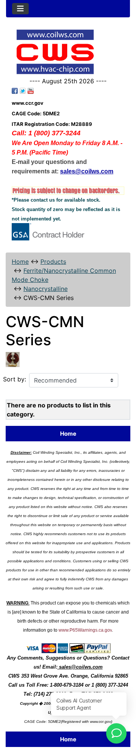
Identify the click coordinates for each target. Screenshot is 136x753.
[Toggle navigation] (20, 8)
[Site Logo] (68, 52)
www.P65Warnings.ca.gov (85, 630)
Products (53, 261)
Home (20, 261)
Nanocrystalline (45, 288)
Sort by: (14, 379)
